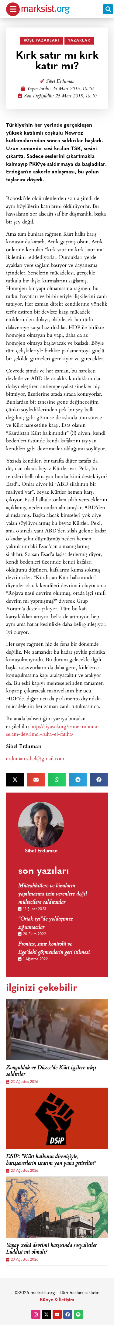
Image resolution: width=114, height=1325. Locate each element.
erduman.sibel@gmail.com (35, 758)
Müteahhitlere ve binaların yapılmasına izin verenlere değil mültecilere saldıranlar (52, 894)
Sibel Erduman (60, 82)
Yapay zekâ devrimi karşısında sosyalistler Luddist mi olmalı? (51, 1249)
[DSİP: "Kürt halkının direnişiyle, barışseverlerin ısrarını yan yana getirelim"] (57, 1118)
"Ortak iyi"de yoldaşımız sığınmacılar (45, 923)
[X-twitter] (46, 1314)
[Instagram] (35, 1314)
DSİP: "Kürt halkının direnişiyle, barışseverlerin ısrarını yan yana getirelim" (51, 1160)
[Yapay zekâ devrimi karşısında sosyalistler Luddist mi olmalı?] (57, 1207)
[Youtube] (57, 1314)
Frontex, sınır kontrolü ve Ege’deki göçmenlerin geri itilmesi (54, 948)
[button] (108, 9)
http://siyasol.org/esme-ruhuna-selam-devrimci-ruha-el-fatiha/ (52, 730)
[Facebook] (67, 1314)
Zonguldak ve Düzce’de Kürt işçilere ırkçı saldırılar (51, 1071)
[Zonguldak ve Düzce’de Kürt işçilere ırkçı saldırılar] (57, 1029)
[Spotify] (78, 1314)
